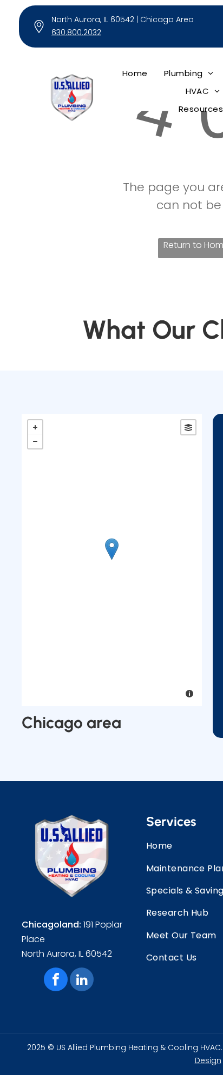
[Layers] (188, 427)
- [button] (35, 441)
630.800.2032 (76, 32)
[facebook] (56, 980)
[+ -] (112, 560)
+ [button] (35, 427)
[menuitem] (135, 73)
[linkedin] (82, 980)
